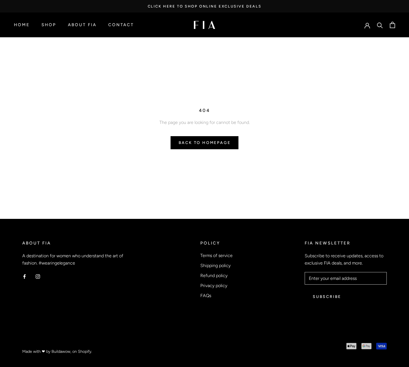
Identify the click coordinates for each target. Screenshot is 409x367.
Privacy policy (213, 285)
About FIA (82, 25)
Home (22, 25)
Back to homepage (205, 142)
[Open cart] (392, 25)
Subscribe (327, 296)
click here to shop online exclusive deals (205, 6)
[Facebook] (24, 276)
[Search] (380, 25)
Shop (48, 25)
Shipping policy (215, 265)
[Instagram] (38, 276)
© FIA (28, 343)
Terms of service (216, 255)
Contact (121, 25)
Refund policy (214, 275)
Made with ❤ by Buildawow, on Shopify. (57, 351)
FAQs (205, 295)
